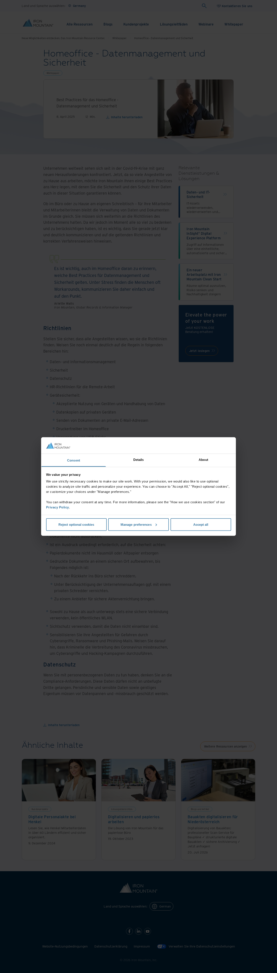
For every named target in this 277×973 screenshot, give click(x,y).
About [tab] (203, 460)
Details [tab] (138, 460)
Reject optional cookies (76, 524)
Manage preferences (136, 524)
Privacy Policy (57, 507)
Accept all (200, 524)
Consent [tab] (73, 460)
